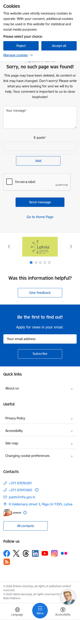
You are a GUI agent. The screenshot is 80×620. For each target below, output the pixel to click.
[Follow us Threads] (25, 553)
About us (12, 388)
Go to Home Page (40, 217)
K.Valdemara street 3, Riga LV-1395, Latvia (40, 504)
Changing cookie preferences (27, 456)
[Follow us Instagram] (54, 553)
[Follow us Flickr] (64, 553)
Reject (21, 46)
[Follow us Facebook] (6, 553)
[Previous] (9, 246)
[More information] (36, 490)
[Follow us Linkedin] (35, 553)
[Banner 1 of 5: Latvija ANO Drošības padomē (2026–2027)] (40, 246)
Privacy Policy (15, 418)
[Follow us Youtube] (45, 553)
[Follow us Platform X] (16, 553)
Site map (11, 443)
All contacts (25, 526)
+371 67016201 (20, 483)
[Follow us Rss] (6, 562)
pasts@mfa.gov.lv (22, 497)
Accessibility (14, 431)
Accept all (59, 46)
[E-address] (12, 512)
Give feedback (40, 292)
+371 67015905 (20, 490)
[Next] (71, 246)
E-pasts (39, 137)
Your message (16, 111)
